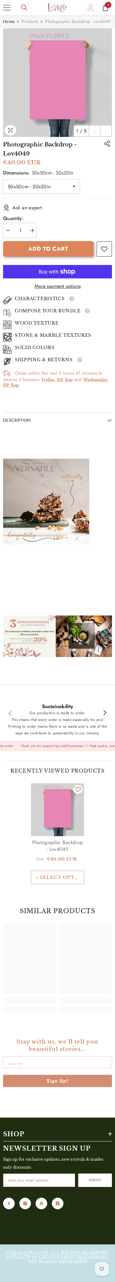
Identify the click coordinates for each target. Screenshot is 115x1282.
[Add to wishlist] (77, 789)
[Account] (90, 7)
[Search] (24, 7)
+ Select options (60, 877)
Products (29, 21)
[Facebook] (9, 1203)
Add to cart (48, 249)
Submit (95, 1179)
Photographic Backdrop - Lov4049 (57, 846)
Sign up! (57, 1080)
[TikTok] (57, 1203)
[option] (57, 82)
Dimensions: (38, 172)
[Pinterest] (41, 1203)
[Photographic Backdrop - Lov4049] (57, 809)
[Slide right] (104, 713)
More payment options (58, 286)
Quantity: (13, 218)
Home (8, 21)
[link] (104, 249)
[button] (94, 131)
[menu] (6, 7)
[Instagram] (25, 1203)
